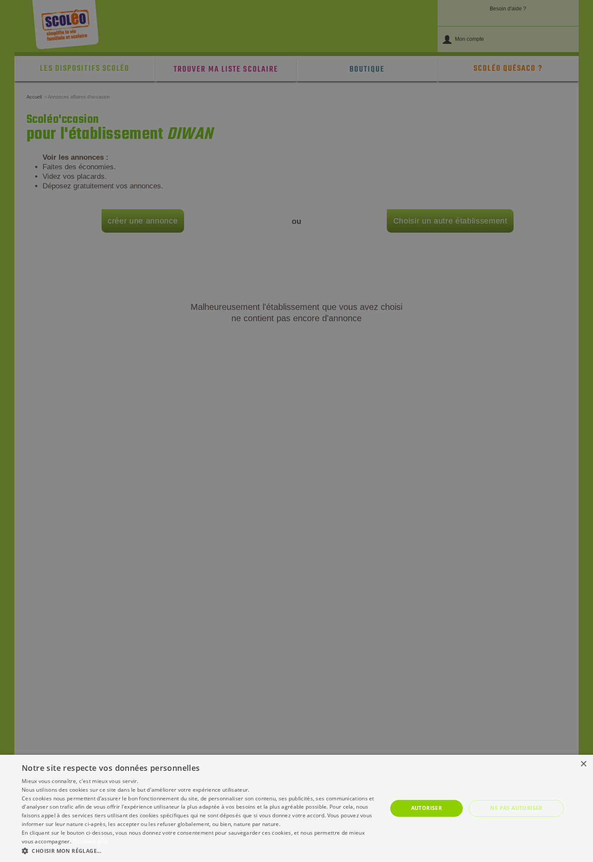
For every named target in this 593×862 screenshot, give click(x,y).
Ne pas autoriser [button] (516, 808)
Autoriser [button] (426, 808)
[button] (199, 850)
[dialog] (296, 808)
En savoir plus (90, 841)
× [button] (583, 764)
